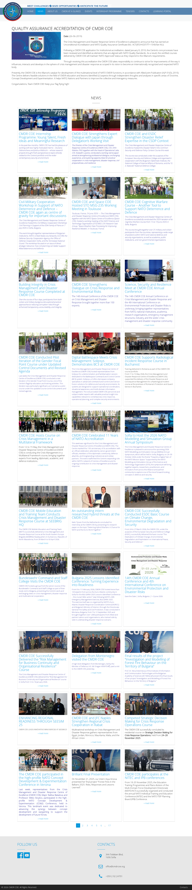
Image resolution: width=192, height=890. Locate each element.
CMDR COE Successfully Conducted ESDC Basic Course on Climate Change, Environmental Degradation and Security (148, 518)
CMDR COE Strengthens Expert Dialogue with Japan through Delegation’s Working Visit (94, 137)
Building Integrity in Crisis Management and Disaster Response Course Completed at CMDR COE (42, 290)
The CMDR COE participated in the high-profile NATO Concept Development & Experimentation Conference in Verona (43, 780)
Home (30, 11)
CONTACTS (144, 11)
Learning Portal (162, 11)
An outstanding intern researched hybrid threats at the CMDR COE (96, 514)
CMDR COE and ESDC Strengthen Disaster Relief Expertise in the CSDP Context (147, 137)
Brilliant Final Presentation (91, 774)
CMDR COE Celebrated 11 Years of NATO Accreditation (95, 437)
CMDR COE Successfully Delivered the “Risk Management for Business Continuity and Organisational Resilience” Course (42, 663)
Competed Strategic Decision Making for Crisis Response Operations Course (146, 721)
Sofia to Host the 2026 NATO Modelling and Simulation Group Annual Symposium (148, 439)
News (40, 11)
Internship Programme (109, 11)
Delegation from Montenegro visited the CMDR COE (93, 657)
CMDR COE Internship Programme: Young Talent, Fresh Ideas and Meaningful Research (42, 137)
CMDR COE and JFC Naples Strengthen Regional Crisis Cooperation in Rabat (91, 721)
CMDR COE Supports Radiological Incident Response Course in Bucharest (149, 361)
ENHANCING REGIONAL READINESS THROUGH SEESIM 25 (41, 721)
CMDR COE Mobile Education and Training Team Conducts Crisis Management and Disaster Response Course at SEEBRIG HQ (42, 518)
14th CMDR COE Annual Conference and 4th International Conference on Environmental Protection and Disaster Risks (146, 585)
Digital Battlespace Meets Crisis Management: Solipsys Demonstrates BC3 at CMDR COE (96, 361)
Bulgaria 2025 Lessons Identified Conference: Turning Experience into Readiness (95, 581)
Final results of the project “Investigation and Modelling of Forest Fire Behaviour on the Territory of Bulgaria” (147, 661)
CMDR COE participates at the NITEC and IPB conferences (146, 776)
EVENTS (88, 11)
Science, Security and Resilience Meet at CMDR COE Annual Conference (148, 288)
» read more (43, 162)
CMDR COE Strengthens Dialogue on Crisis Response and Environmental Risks (95, 288)
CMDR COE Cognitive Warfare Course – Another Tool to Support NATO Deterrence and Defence (147, 207)
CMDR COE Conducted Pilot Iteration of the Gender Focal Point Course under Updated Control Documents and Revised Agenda (42, 364)
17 (109, 825)
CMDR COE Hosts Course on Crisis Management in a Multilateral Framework (39, 439)
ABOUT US (52, 11)
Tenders (130, 11)
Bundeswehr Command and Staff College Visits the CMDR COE (43, 579)
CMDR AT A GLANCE (71, 11)
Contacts (184, 887)
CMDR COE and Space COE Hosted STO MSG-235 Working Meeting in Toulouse (94, 205)
